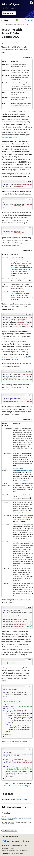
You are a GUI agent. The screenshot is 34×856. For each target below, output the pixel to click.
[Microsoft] (17, 20)
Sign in (30, 20)
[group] (17, 186)
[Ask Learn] (27, 24)
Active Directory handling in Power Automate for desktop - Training (16, 819)
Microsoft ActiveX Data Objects (19, 786)
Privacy (12, 848)
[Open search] (26, 20)
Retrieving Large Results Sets (22, 512)
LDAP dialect (15, 359)
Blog (26, 845)
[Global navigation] (2, 20)
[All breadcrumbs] (3, 24)
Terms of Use (24, 851)
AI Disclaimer (5, 845)
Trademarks (5, 853)
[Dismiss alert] (31, 2)
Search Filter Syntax (11, 137)
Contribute (4, 848)
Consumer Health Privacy (9, 851)
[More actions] (31, 24)
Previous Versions (17, 845)
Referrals (24, 480)
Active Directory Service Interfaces (14, 24)
